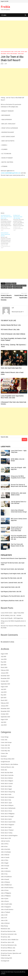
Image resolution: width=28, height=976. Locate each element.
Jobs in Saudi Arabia (6, 904)
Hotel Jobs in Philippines (7, 813)
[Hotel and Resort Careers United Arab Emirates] (7, 240)
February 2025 (5, 703)
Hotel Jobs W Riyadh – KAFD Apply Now (12, 618)
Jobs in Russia (5, 901)
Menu (4, 15)
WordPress (22, 972)
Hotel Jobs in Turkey (6, 833)
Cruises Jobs (4, 753)
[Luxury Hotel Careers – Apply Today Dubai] (5, 451)
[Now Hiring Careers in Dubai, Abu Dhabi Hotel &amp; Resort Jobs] (7, 222)
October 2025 (4, 681)
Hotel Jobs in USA (6, 838)
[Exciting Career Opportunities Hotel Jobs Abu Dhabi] (19, 222)
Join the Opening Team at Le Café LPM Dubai (18, 502)
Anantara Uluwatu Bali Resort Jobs (11, 325)
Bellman (14, 283)
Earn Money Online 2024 (7, 759)
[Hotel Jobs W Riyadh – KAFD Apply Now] (5, 468)
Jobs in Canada (5, 857)
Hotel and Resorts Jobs (7, 51)
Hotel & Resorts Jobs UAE (19, 285)
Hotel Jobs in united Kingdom (9, 835)
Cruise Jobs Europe (6, 742)
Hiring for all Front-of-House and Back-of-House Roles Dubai (17, 528)
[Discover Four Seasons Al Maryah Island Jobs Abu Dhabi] (5, 485)
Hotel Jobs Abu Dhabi (7, 772)
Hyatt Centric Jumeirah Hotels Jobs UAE (12, 582)
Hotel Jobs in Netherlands (8, 808)
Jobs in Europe (5, 865)
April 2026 (3, 665)
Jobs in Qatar (4, 898)
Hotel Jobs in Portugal (7, 816)
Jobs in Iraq (4, 874)
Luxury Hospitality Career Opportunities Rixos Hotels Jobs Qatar (12, 397)
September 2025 (5, 684)
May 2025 (3, 695)
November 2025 (5, 678)
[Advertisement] (14, 34)
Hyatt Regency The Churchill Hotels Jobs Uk (13, 596)
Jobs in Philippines (6, 893)
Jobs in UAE (21, 53)
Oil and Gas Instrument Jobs (9, 934)
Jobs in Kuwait (5, 879)
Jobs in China (4, 860)
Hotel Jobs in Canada (7, 783)
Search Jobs (4, 437)
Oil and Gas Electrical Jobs (8, 931)
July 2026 (3, 656)
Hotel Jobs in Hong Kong (8, 792)
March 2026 (4, 667)
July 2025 (3, 689)
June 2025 (3, 692)
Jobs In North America (7, 887)
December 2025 (5, 675)
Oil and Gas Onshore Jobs (8, 950)
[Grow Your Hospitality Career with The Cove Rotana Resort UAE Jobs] (5, 536)
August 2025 (4, 686)
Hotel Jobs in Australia (7, 775)
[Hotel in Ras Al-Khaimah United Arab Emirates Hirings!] (5, 510)
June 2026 (3, 659)
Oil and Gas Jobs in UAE (7, 942)
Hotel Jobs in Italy (6, 800)
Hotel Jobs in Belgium (7, 781)
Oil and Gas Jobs (5, 937)
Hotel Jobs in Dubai (12, 53)
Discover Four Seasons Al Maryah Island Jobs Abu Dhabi (19, 485)
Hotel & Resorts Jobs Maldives (9, 764)
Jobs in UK (4, 917)
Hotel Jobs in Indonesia (7, 797)
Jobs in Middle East (6, 885)
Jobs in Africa (4, 844)
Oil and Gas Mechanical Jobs (9, 945)
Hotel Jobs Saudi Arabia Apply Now (11, 368)
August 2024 (4, 719)
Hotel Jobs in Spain (6, 827)
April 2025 (3, 697)
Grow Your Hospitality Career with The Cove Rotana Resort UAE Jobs (18, 537)
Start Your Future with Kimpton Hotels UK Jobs (17, 545)
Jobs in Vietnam (5, 923)
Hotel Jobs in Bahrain (7, 778)
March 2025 (4, 700)
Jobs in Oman (4, 890)
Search (24, 439)
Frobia (5, 7)
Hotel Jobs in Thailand (7, 830)
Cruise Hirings (5, 737)
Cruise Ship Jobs (5, 750)
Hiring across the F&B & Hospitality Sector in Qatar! (18, 477)
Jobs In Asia (4, 846)
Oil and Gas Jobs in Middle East (9, 939)
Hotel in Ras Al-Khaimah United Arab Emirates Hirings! (19, 511)
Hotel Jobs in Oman (6, 811)
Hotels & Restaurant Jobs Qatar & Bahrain (13, 334)
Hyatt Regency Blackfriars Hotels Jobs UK (12, 600)
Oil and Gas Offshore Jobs (8, 948)
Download (3, 756)
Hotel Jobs (17, 51)
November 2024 (5, 711)
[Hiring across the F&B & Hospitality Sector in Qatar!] (5, 476)
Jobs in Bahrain (5, 855)
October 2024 (4, 714)
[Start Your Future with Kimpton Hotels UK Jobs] (5, 544)
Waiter (10, 287)
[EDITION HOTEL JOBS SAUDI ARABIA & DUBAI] (5, 493)
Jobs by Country (5, 841)
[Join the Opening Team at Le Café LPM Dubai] (5, 502)
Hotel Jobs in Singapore (7, 824)
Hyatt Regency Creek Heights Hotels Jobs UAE (13, 573)
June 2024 (3, 725)
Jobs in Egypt (4, 863)
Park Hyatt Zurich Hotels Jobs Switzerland (12, 569)
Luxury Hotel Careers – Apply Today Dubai (12, 613)
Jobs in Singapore (6, 907)
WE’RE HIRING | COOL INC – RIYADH (11, 615)
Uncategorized (5, 961)
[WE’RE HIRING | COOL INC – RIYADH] (5, 459)
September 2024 (5, 717)
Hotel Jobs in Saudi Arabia (8, 822)
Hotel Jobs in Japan (6, 802)
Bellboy (8, 283)
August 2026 (4, 654)
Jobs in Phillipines (6, 896)
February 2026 (5, 670)
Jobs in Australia (5, 849)
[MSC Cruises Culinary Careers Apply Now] (5, 519)
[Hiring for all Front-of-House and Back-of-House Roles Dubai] (5, 527)
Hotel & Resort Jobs (6, 285)
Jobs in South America (7, 909)
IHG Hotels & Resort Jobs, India (10, 329)
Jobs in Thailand (5, 912)
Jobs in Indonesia (6, 871)
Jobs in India (4, 868)
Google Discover (5, 761)
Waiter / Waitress (17, 287)
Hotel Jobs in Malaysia (7, 805)
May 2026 (3, 662)
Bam (4, 973)
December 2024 (5, 708)
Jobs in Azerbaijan (6, 852)
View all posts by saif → (18, 311)
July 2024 (3, 722)
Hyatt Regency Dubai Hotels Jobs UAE (11, 591)
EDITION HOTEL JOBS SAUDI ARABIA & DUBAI (18, 494)
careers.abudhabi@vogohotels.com (11, 173)
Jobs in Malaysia (5, 882)
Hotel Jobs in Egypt (6, 789)
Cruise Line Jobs (5, 748)
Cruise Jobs (4, 739)
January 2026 (4, 673)
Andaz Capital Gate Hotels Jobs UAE (10, 587)
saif (6, 63)
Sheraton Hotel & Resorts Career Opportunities (13, 558)
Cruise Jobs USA (5, 745)
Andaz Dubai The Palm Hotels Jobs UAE (11, 578)
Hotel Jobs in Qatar (6, 819)
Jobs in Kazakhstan (6, 876)
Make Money (4, 926)
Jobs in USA (4, 920)
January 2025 (4, 706)
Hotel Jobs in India (6, 794)
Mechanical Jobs (5, 928)
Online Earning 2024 (6, 958)
